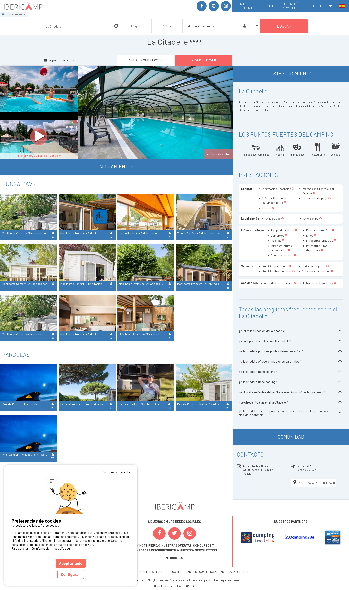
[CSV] (258, 537)
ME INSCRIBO (174, 558)
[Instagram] (226, 6)
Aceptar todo (70, 563)
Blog (269, 6)
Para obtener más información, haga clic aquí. (41, 548)
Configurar (71, 574)
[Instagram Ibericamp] (189, 533)
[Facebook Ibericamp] (159, 533)
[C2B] (299, 537)
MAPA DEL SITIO (238, 571)
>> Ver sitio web (203, 60)
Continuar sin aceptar (117, 472)
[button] (293, 188)
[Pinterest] (214, 6)
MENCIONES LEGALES (152, 571)
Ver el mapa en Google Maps (316, 483)
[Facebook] (202, 6)
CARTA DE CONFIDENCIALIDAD (205, 571)
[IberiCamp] (23, 6)
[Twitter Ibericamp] (174, 533)
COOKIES (176, 571)
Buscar (284, 26)
